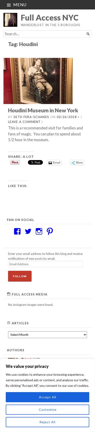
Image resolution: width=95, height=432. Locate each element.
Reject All (47, 422)
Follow (20, 276)
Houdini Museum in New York (43, 110)
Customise (47, 409)
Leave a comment (24, 122)
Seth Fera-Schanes (31, 117)
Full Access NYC (49, 17)
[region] (47, 395)
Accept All (47, 397)
